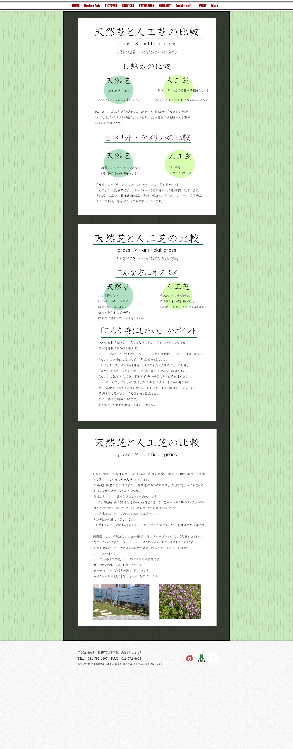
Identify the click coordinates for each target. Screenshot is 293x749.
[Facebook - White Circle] (214, 658)
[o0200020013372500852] (202, 658)
